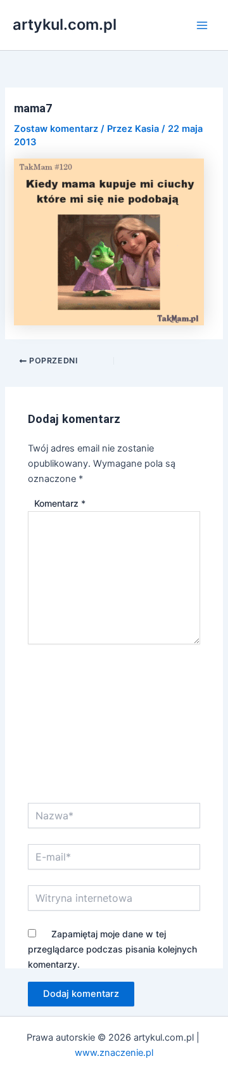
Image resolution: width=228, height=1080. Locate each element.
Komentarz (60, 503)
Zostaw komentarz (56, 128)
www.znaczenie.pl (114, 1052)
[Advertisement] (114, 732)
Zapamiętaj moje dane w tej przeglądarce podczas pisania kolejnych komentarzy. (112, 949)
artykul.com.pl (65, 24)
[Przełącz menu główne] (202, 25)
